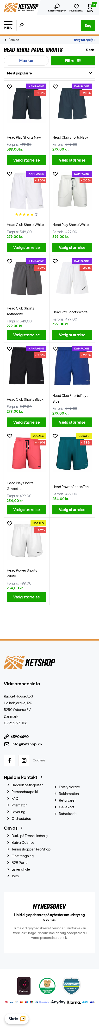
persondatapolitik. (54, 938)
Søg (88, 25)
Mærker (26, 60)
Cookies (39, 760)
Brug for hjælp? (84, 40)
